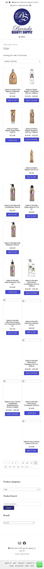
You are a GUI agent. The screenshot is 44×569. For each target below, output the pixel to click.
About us (8, 563)
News (27, 566)
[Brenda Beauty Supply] (22, 21)
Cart (14, 563)
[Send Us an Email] (6, 2)
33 (22, 467)
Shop (32, 566)
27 (31, 463)
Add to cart (12, 100)
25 (23, 463)
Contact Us (30, 563)
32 (18, 467)
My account (19, 566)
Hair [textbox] (21, 489)
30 (10, 467)
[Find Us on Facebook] (9, 2)
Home (5, 44)
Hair (9, 44)
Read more (13, 140)
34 (26, 467)
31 (14, 467)
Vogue (22, 554)
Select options (31, 100)
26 (27, 463)
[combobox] (22, 489)
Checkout (21, 563)
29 (6, 467)
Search (8, 508)
